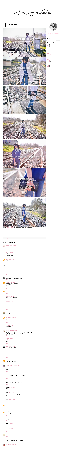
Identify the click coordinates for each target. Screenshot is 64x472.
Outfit (7, 238)
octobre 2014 (49, 53)
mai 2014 (48, 59)
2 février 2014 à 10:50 (16, 365)
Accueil (24, 462)
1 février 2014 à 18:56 (15, 330)
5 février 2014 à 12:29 (11, 439)
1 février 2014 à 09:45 (10, 252)
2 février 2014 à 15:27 (11, 381)
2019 (48, 44)
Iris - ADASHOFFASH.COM (9, 365)
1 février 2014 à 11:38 (12, 301)
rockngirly (7, 301)
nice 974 (7, 439)
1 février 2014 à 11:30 (11, 296)
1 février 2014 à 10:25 (14, 271)
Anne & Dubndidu (8, 271)
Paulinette (7, 346)
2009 (48, 70)
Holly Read (7, 360)
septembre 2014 (49, 54)
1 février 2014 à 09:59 (12, 259)
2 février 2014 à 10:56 (11, 374)
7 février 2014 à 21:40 (14, 444)
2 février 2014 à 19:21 (11, 392)
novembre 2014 (49, 52)
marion (7, 325)
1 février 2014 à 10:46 (12, 282)
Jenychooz (7, 282)
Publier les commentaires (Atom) (12, 464)
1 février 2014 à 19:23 (13, 338)
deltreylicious (8, 338)
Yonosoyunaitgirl (8, 312)
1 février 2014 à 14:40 (13, 317)
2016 (48, 47)
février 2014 (49, 62)
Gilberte (7, 296)
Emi (6, 252)
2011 (48, 67)
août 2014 (48, 55)
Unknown (7, 259)
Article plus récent (6, 462)
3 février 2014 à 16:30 (10, 428)
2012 (48, 66)
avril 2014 (48, 60)
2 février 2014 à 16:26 (12, 387)
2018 (48, 45)
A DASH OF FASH (8, 370)
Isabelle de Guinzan (8, 444)
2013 (48, 65)
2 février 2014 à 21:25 (11, 423)
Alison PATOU (8, 317)
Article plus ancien (43, 462)
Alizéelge (7, 264)
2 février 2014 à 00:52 (12, 360)
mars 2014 (48, 61)
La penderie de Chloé (9, 330)
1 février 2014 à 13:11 (14, 312)
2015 (48, 48)
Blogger (33, 469)
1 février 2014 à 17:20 (11, 325)
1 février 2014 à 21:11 (12, 346)
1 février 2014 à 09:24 (13, 245)
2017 (48, 46)
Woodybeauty (8, 245)
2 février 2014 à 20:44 (12, 399)
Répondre (7, 249)
